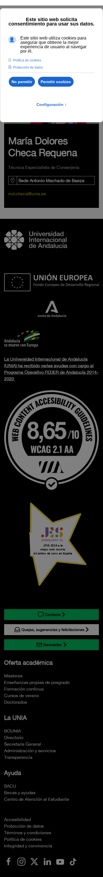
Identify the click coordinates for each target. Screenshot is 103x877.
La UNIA (15, 717)
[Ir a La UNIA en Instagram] (21, 861)
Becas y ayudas (19, 792)
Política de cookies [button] (27, 60)
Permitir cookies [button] (56, 82)
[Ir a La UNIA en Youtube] (60, 861)
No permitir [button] (22, 82)
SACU (10, 785)
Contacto (53, 614)
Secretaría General (22, 744)
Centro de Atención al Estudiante (36, 799)
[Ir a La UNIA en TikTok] (73, 861)
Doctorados (15, 702)
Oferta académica (28, 662)
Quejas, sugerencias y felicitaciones (52, 629)
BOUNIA (12, 730)
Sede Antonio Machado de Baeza (51, 180)
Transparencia (18, 757)
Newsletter (52, 645)
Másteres (13, 675)
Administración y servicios (30, 750)
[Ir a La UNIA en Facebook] (8, 861)
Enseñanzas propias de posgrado (36, 682)
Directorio (13, 737)
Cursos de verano (21, 695)
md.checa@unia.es (27, 193)
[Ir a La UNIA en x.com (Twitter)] (34, 861)
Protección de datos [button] (28, 67)
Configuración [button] (52, 104)
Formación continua (24, 688)
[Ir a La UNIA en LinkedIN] (47, 861)
